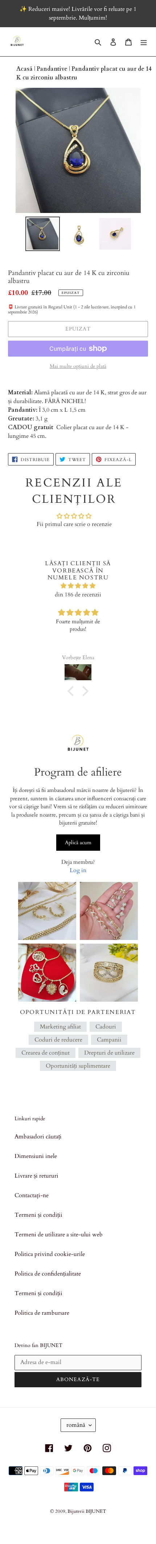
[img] (78, 585)
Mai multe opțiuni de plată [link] (78, 366)
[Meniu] (143, 41)
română (75, 1425)
